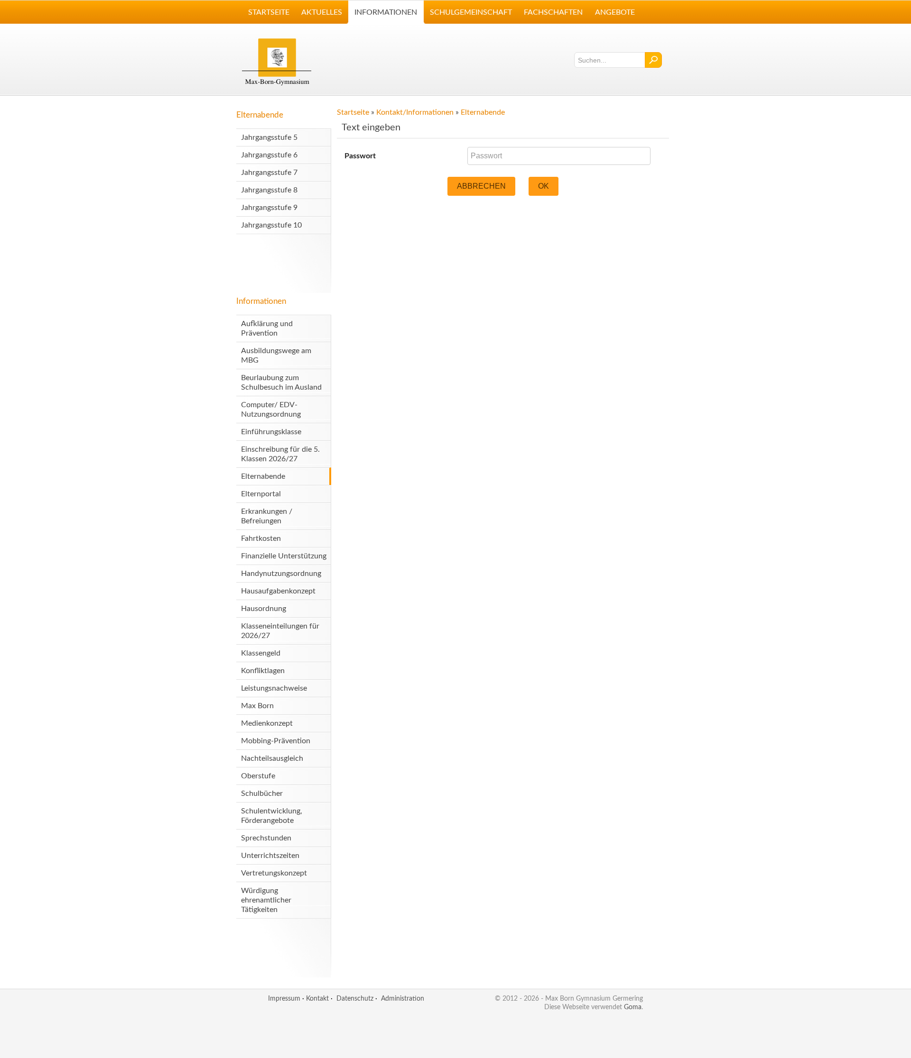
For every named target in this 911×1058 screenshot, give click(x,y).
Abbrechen (481, 186)
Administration (402, 998)
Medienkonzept (267, 723)
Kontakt (317, 998)
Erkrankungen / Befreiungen (266, 516)
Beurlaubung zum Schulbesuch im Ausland (281, 382)
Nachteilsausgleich (272, 758)
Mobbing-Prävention (275, 741)
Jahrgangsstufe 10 (271, 225)
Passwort (360, 156)
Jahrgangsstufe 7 (269, 172)
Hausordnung (263, 608)
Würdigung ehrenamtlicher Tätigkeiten (266, 900)
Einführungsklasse (271, 432)
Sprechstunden (266, 838)
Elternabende (259, 115)
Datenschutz (354, 998)
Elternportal (261, 494)
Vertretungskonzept (274, 873)
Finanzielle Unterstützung (283, 556)
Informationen (261, 301)
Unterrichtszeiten (270, 855)
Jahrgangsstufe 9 (269, 207)
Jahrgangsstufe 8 (269, 190)
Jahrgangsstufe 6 (269, 155)
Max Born (257, 706)
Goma (632, 1007)
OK (543, 186)
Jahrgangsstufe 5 (269, 137)
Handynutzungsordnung (281, 573)
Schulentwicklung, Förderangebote (271, 815)
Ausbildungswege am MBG (276, 355)
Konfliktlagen (263, 671)
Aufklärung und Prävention (267, 328)
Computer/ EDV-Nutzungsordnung (271, 409)
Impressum (284, 998)
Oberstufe (258, 776)
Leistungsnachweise (274, 688)
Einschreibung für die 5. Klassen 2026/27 (280, 454)
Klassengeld (260, 653)
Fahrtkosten (261, 538)
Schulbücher (262, 793)
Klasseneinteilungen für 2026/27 (280, 630)
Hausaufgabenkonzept (278, 591)
